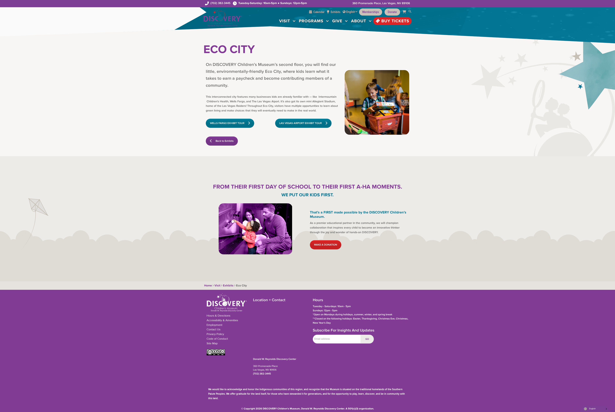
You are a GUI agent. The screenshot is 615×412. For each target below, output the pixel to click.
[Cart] (405, 12)
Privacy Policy (215, 334)
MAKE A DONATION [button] (325, 244)
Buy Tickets (394, 21)
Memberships (370, 12)
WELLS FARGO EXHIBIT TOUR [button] (227, 123)
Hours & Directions (218, 315)
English (350, 12)
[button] (410, 12)
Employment (214, 325)
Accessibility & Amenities (222, 320)
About (358, 21)
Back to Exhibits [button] (225, 141)
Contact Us (213, 329)
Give (337, 21)
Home (207, 285)
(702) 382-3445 (220, 3)
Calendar (318, 12)
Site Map (212, 343)
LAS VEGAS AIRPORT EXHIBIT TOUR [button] (300, 123)
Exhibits (335, 12)
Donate (392, 12)
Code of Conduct (217, 338)
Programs (311, 21)
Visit (284, 21)
